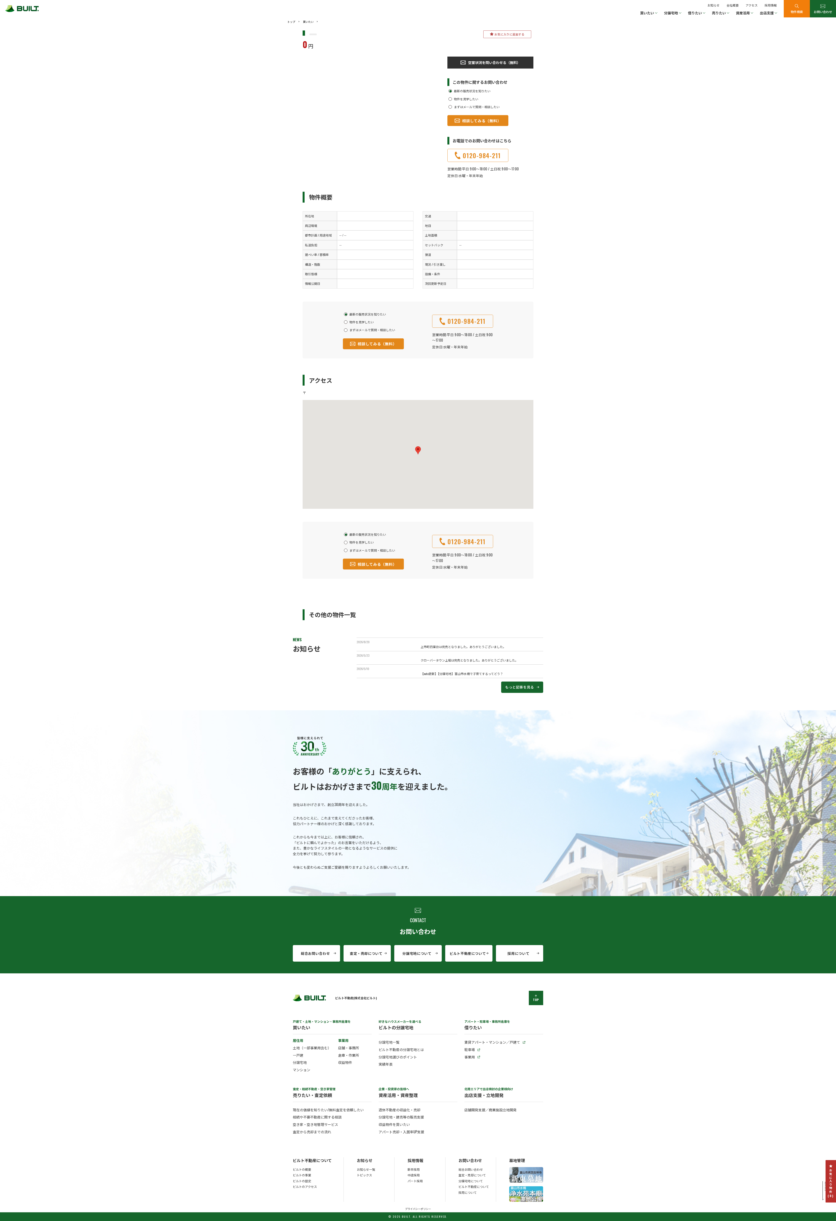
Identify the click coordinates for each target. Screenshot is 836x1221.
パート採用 (415, 1181)
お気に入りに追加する (509, 34)
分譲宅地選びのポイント (398, 1057)
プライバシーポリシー (418, 1209)
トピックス (364, 1175)
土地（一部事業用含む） (312, 1047)
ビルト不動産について (468, 953)
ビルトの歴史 (302, 1181)
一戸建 (298, 1055)
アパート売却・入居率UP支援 (401, 1131)
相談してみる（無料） (481, 120)
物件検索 (797, 11)
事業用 (469, 1057)
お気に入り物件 (831, 1183)
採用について (518, 953)
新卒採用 (414, 1169)
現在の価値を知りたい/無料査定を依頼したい (328, 1109)
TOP (536, 999)
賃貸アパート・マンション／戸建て (492, 1042)
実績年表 (386, 1064)
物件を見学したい (466, 99)
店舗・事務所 (348, 1047)
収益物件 (345, 1062)
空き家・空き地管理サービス (315, 1124)
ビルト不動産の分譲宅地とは (401, 1049)
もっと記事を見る (519, 687)
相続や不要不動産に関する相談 (317, 1117)
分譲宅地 (300, 1062)
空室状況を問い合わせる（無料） (494, 62)
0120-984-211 (482, 155)
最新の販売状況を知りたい (472, 91)
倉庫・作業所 (348, 1055)
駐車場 (469, 1049)
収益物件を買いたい (394, 1124)
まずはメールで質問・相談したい (477, 106)
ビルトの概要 (302, 1169)
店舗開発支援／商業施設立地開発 (490, 1109)
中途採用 (414, 1175)
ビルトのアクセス (305, 1186)
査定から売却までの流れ (312, 1131)
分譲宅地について (416, 953)
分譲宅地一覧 (389, 1042)
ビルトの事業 (302, 1175)
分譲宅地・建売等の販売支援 (401, 1117)
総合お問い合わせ (315, 953)
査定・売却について (366, 953)
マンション (301, 1069)
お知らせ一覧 (366, 1169)
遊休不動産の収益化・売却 (399, 1109)
